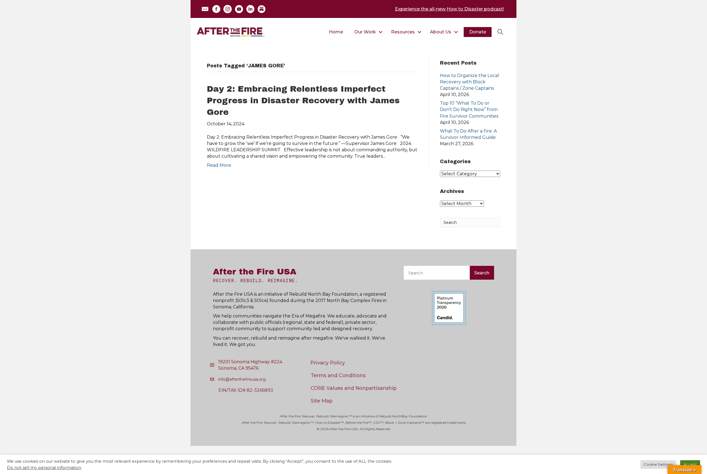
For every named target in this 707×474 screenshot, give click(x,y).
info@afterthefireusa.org (242, 379)
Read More (219, 165)
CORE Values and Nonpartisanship (354, 388)
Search (481, 273)
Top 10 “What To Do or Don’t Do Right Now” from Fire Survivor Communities (469, 109)
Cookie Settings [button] (658, 464)
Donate (477, 32)
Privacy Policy (327, 363)
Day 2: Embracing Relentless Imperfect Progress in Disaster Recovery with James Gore (303, 100)
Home (336, 32)
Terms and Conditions (338, 375)
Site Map (322, 401)
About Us (440, 32)
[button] (205, 9)
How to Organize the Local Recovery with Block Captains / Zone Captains (469, 82)
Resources (403, 32)
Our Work (365, 32)
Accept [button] (690, 464)
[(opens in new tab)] (449, 307)
